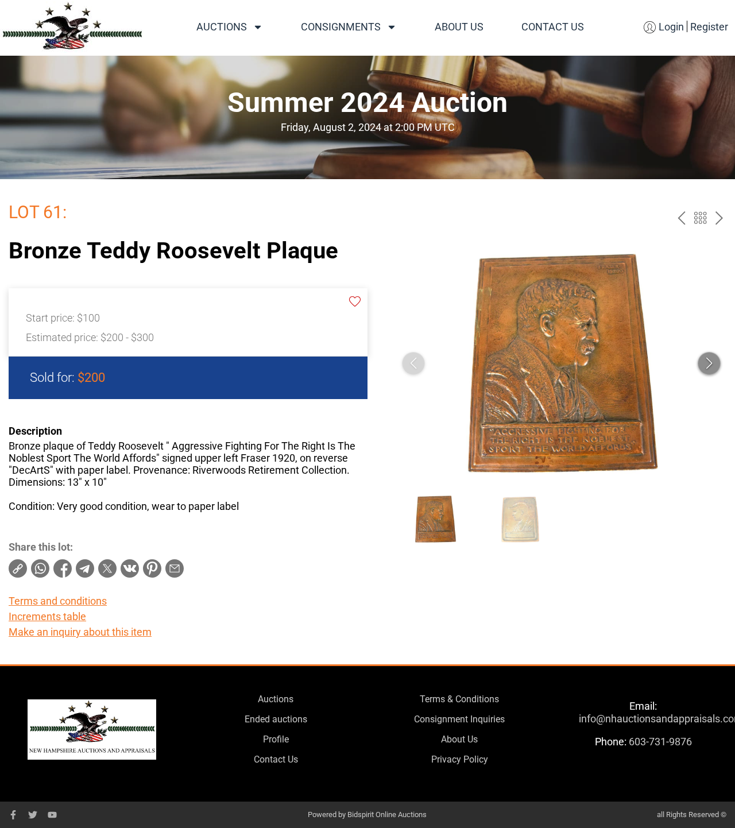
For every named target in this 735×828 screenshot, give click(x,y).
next (719, 218)
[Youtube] (52, 814)
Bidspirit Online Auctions (387, 814)
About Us (459, 27)
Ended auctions (276, 719)
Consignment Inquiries (459, 719)
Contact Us (552, 27)
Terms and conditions (58, 601)
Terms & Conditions (459, 699)
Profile (276, 739)
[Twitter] (32, 814)
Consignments (341, 27)
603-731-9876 (660, 742)
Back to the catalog (700, 218)
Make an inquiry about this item (80, 632)
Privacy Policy (459, 759)
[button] (709, 363)
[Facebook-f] (13, 814)
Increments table (47, 616)
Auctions (221, 27)
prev (681, 218)
